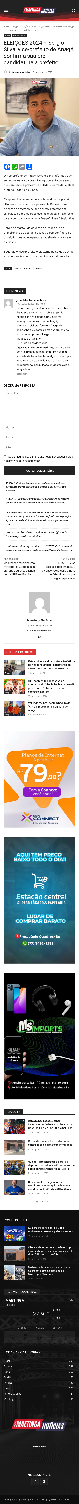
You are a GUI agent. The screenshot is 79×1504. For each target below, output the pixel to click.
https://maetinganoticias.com (39, 625)
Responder (22, 374)
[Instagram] (39, 636)
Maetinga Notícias (20, 72)
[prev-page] (6, 722)
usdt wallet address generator (22, 546)
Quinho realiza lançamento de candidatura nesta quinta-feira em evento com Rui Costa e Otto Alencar (50, 1186)
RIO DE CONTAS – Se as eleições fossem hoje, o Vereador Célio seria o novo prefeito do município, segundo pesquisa (58, 570)
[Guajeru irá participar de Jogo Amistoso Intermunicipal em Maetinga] (14, 1233)
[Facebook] (35, 1481)
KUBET (9, 498)
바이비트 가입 (13, 483)
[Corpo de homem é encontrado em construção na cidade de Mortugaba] (14, 1147)
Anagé (14, 26)
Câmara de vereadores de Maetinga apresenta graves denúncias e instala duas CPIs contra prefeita (36, 486)
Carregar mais (38, 1201)
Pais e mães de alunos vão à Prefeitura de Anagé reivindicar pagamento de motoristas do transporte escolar (51, 665)
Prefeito (39, 268)
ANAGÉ (17, 268)
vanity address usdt (17, 512)
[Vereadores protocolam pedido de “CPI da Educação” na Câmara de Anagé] (14, 708)
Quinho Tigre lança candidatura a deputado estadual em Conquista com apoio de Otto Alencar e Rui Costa (51, 1165)
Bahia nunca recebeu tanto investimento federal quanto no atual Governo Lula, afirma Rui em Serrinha (50, 1124)
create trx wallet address (19, 532)
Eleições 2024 (19, 35)
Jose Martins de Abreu (33, 300)
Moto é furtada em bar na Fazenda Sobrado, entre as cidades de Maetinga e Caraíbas (49, 1271)
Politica (27, 268)
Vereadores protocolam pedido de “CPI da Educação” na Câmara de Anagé (49, 707)
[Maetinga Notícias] (6, 72)
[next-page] (12, 722)
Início (6, 26)
